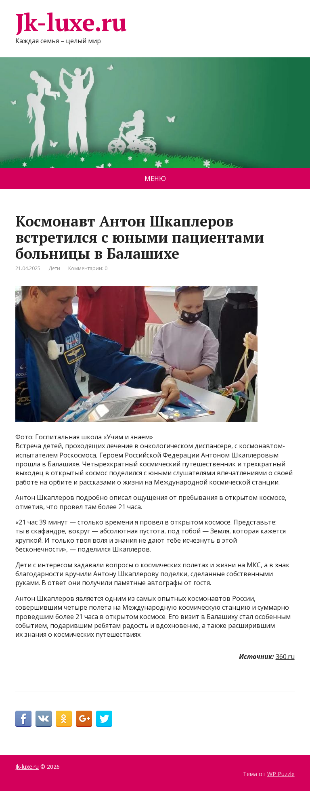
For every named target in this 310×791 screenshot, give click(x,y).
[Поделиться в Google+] (84, 719)
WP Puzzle (281, 774)
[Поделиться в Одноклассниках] (64, 719)
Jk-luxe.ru (70, 22)
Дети (54, 268)
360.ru (285, 656)
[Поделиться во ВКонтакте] (44, 719)
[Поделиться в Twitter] (104, 719)
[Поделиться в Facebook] (23, 719)
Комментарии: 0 (87, 268)
